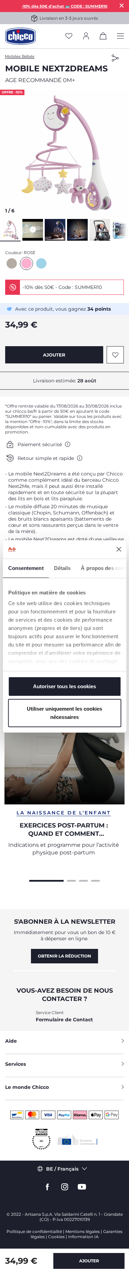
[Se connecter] (86, 36)
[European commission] (77, 1139)
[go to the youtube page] (82, 1187)
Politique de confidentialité (34, 1231)
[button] (64, 153)
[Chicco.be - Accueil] (20, 36)
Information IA (83, 1236)
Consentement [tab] (25, 568)
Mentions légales (82, 1231)
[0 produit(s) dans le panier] (103, 37)
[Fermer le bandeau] (118, 549)
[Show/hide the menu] (120, 36)
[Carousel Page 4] (95, 880)
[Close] (122, 5)
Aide (11, 1041)
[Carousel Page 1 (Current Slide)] (46, 880)
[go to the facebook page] (47, 1187)
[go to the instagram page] (65, 1187)
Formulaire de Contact (64, 1019)
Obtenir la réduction (64, 956)
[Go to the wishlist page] (68, 36)
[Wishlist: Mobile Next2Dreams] (115, 354)
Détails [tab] (62, 568)
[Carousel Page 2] (71, 880)
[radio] (11, 263)
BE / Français (62, 1169)
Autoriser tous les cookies (64, 686)
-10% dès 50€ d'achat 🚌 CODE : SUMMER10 (64, 6)
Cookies (56, 1236)
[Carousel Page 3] (83, 880)
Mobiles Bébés (19, 56)
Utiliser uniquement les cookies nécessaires (64, 713)
